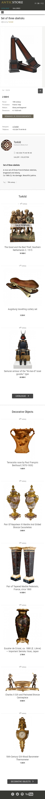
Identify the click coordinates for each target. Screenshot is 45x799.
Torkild (17, 142)
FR (35, 3)
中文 (42, 3)
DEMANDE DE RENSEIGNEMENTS (18, 116)
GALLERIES (16, 8)
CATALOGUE (5, 8)
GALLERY (16, 157)
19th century (11, 182)
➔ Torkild (15, 127)
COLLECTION (25, 157)
